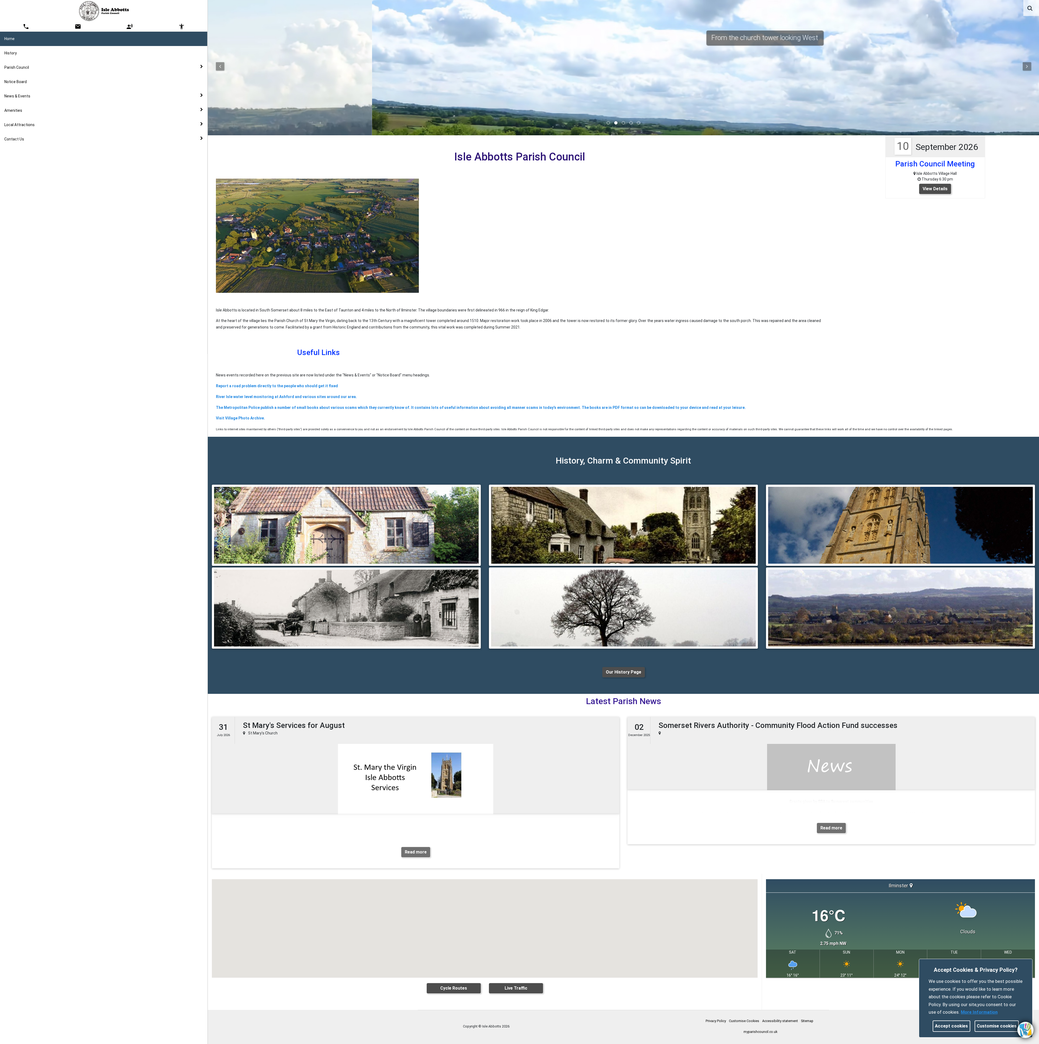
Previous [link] (220, 66)
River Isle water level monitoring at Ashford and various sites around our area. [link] (286, 397)
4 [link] (631, 123)
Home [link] (9, 39)
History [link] (10, 53)
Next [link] (1027, 66)
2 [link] (616, 123)
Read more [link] (416, 852)
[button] (1030, 8)
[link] (1030, 8)
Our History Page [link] (623, 672)
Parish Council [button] (16, 67)
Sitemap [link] (807, 1021)
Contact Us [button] (14, 139)
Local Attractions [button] (19, 125)
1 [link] (608, 123)
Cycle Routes (453, 988)
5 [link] (638, 123)
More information (979, 1012)
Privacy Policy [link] (716, 1021)
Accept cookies (951, 1026)
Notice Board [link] (15, 82)
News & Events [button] (17, 96)
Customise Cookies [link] (744, 1021)
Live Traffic (516, 988)
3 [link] (623, 123)
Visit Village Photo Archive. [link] (240, 418)
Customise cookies (997, 1026)
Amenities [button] (13, 110)
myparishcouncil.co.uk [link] (760, 1032)
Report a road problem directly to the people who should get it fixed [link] (277, 386)
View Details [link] (935, 188)
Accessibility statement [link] (780, 1021)
